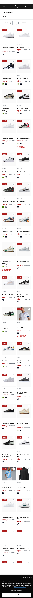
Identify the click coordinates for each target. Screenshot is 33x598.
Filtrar (5, 23)
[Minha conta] (25, 6)
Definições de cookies (16, 590)
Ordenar (23, 23)
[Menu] (3, 6)
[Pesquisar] (7, 6)
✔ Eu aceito (16, 594)
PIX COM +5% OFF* (16, 2)
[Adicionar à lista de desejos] (13, 30)
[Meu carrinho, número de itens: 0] (29, 6)
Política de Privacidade (19, 586)
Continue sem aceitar (27, 577)
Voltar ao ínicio (8, 12)
